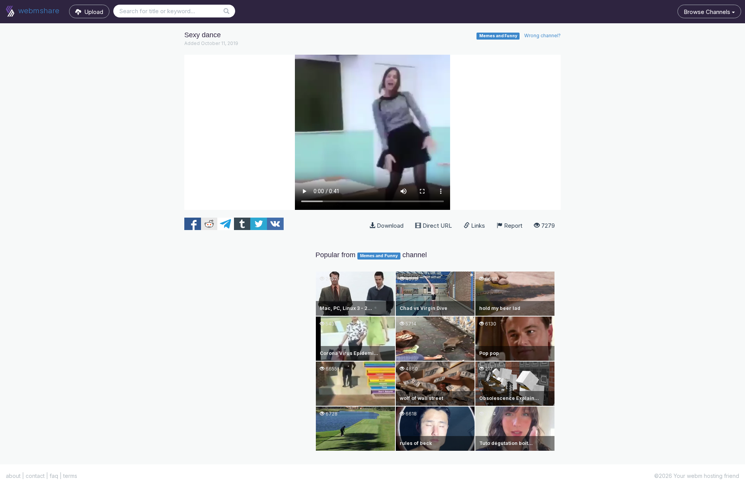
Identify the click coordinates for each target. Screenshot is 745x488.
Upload (92, 12)
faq (54, 475)
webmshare (37, 10)
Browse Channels (708, 12)
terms (70, 475)
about (13, 475)
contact (35, 475)
